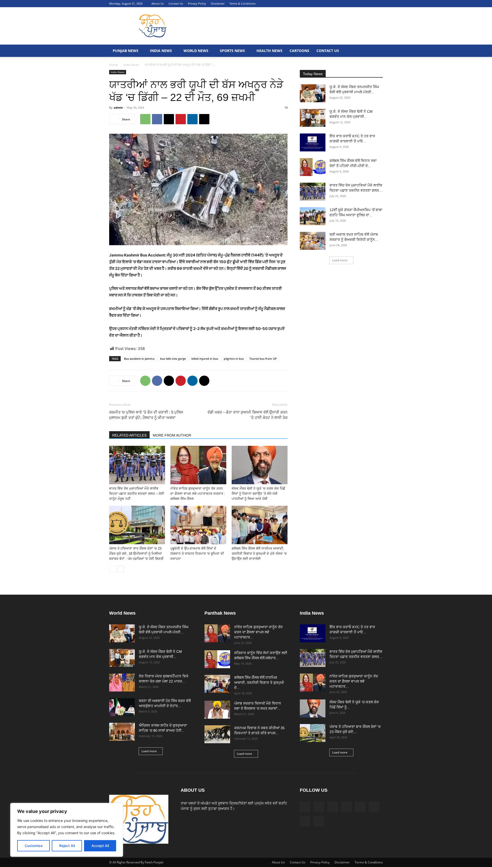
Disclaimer (217, 3)
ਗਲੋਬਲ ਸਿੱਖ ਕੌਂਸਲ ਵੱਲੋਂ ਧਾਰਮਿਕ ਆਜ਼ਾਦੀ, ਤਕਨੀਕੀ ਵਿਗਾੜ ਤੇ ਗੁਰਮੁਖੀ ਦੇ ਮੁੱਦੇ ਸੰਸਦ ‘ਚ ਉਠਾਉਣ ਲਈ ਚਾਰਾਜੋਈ (259, 553)
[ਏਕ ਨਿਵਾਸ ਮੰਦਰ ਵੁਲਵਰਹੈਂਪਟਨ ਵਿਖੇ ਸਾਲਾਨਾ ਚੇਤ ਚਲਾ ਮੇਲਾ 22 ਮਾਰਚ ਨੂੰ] (122, 682)
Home (113, 65)
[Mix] (345, 3)
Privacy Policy (197, 3)
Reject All (67, 845)
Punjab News (125, 50)
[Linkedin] (337, 3)
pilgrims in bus (234, 358)
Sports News (232, 50)
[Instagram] (328, 3)
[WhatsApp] (145, 119)
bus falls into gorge (173, 358)
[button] (312, 3)
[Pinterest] (353, 3)
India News (161, 50)
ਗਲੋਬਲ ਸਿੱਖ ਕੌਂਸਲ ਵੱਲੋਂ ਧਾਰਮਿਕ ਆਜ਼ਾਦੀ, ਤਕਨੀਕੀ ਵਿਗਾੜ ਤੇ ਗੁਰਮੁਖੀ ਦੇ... (259, 682)
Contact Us (176, 3)
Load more (339, 260)
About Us (157, 3)
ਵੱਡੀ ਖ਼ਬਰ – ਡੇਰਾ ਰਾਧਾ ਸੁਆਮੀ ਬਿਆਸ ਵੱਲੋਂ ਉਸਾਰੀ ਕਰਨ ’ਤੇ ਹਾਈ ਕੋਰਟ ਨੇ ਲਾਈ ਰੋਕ (248, 415)
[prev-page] (112, 569)
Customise (34, 845)
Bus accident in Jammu (139, 358)
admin (118, 107)
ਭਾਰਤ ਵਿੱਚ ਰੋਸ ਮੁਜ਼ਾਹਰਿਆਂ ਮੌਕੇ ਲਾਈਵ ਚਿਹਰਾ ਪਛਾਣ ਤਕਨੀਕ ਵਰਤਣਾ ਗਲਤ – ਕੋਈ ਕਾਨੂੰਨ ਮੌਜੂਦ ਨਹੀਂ (136, 494)
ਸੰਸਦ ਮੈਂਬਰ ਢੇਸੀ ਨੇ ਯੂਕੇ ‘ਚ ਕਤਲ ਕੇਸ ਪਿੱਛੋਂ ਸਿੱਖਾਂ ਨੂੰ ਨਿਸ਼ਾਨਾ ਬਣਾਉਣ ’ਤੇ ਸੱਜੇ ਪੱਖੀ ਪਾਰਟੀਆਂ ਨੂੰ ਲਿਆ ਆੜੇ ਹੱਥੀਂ (258, 494)
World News (195, 50)
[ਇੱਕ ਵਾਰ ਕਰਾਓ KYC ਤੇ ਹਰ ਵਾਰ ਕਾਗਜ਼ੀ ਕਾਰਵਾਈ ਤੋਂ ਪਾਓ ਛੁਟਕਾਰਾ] (312, 142)
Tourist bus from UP (263, 358)
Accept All (100, 845)
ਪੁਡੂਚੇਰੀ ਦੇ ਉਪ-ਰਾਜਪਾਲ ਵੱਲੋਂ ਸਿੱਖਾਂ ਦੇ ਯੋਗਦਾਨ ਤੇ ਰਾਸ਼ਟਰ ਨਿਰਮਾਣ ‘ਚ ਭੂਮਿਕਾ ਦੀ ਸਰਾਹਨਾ (197, 553)
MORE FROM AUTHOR (172, 435)
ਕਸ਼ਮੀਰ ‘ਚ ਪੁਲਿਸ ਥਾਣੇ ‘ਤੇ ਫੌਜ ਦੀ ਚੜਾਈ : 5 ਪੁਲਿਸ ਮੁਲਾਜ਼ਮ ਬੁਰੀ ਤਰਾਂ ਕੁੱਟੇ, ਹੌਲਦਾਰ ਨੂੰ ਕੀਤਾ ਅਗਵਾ (146, 415)
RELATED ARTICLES (129, 435)
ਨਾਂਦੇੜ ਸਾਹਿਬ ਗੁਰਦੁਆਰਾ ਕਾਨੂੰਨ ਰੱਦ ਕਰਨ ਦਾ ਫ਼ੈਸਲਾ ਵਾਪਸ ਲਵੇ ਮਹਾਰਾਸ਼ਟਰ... (258, 632)
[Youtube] (379, 3)
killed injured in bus (204, 358)
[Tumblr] (362, 3)
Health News (269, 50)
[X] (370, 3)
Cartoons (299, 50)
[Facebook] (320, 3)
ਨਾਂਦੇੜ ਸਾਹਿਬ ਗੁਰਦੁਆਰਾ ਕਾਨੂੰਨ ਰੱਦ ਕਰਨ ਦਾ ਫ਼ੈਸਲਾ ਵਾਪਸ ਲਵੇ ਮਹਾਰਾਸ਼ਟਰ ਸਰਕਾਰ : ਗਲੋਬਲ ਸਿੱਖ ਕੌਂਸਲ (197, 494)
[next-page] (120, 569)
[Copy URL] (204, 119)
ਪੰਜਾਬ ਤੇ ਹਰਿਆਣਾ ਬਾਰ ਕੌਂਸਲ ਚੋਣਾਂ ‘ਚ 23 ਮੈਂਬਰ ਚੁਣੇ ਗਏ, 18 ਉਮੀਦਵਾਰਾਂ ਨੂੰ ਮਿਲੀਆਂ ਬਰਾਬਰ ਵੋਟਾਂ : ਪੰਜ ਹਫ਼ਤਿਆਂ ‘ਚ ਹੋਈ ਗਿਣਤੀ (136, 553)
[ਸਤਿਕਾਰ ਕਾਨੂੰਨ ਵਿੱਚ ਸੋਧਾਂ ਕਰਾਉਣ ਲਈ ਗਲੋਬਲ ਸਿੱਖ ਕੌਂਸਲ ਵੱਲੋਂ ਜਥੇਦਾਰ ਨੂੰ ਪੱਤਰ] (217, 659)
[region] (66, 830)
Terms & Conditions (242, 3)
